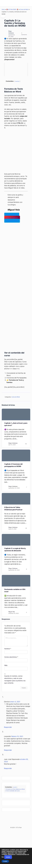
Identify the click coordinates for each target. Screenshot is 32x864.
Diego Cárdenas (12, 443)
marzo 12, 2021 (12, 529)
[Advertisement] (16, 147)
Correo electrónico (11, 657)
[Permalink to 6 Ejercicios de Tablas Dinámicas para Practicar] (16, 499)
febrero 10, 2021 (17, 736)
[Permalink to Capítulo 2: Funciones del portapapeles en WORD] (16, 455)
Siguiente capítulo (12, 220)
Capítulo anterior (11, 214)
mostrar (17, 81)
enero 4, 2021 (15, 702)
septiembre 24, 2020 (14, 488)
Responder (8, 727)
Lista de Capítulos (12, 217)
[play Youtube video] (16, 69)
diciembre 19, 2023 (13, 613)
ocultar (14, 787)
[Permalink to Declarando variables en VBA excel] (16, 581)
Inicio (3, 9)
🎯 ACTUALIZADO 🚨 (12, 9)
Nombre (7, 649)
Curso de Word (24, 9)
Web (5, 665)
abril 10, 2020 (12, 444)
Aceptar (5, 861)
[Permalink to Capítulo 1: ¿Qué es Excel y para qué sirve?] (16, 414)
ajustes (8, 857)
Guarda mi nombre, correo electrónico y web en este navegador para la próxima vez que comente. (15, 679)
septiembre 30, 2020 (14, 570)
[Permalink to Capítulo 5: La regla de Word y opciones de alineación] (16, 540)
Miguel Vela (11, 611)
